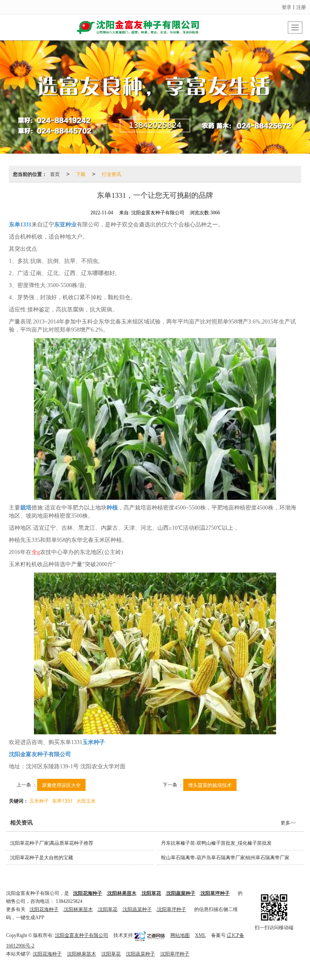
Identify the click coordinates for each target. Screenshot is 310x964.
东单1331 (62, 800)
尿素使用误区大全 (61, 784)
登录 (286, 6)
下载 (81, 173)
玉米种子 (39, 800)
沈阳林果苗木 (78, 909)
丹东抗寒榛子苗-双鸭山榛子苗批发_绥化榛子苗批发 (216, 843)
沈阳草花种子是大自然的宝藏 (41, 857)
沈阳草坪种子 (171, 909)
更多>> (288, 823)
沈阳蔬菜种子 (137, 909)
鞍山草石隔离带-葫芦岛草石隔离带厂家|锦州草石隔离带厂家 (225, 857)
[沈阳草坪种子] (155, 97)
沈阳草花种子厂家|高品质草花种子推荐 (51, 843)
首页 (55, 173)
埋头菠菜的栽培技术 (210, 784)
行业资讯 (111, 173)
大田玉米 (86, 800)
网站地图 (180, 935)
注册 (301, 6)
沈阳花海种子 (44, 909)
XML (200, 935)
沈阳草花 (107, 909)
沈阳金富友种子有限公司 (81, 935)
